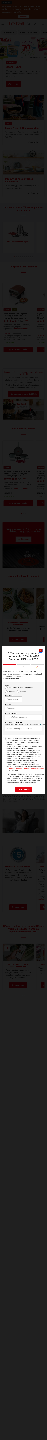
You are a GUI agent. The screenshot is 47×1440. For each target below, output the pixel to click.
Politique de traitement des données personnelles (25, 768)
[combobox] (13, 699)
